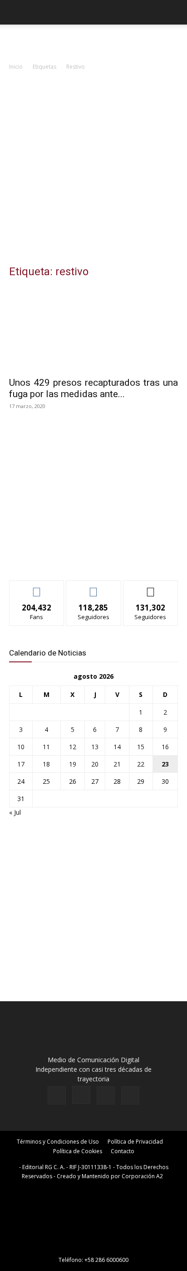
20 (94, 764)
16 (165, 746)
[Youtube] (130, 1095)
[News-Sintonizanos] (77, 558)
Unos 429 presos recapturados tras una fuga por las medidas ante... (93, 388)
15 (140, 746)
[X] (106, 1095)
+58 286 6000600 (106, 1260)
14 (117, 746)
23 (165, 764)
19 (72, 764)
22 (140, 764)
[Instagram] (81, 1095)
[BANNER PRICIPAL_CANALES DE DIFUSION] (93, 41)
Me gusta (37, 587)
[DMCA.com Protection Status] (93, 1247)
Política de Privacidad (135, 1141)
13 (94, 746)
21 (117, 764)
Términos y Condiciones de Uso (58, 1141)
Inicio (16, 67)
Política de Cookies (77, 1151)
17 (21, 764)
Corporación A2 (142, 1176)
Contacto (122, 1151)
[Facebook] (57, 1095)
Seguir (93, 587)
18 (46, 764)
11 (46, 746)
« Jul (15, 812)
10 (21, 746)
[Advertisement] (93, 170)
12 (72, 746)
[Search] (174, 12)
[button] (15, 12)
